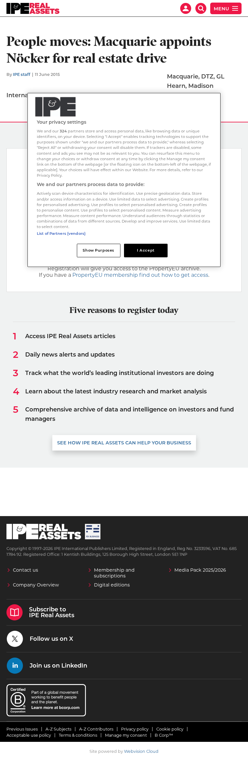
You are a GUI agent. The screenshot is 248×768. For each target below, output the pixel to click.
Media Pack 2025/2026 (200, 570)
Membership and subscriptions (114, 573)
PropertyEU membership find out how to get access (140, 275)
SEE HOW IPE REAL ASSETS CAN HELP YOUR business (124, 443)
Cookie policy (169, 729)
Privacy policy (135, 729)
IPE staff (21, 74)
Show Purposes (98, 250)
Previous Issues (22, 729)
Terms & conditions (78, 735)
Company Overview (36, 585)
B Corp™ (164, 735)
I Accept (146, 250)
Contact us (25, 570)
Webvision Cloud (141, 751)
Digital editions (112, 585)
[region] (124, 179)
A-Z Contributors (96, 729)
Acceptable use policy (28, 735)
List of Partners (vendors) (61, 233)
